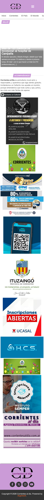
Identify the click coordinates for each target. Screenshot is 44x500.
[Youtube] (31, 484)
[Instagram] (25, 484)
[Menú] (32, 6)
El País (24, 16)
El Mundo (35, 16)
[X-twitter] (18, 484)
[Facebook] (12, 484)
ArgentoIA (22, 496)
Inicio (4, 16)
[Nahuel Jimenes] (22, 144)
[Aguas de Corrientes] (22, 253)
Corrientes (13, 16)
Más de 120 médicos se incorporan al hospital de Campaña (16, 51)
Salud (5, 22)
